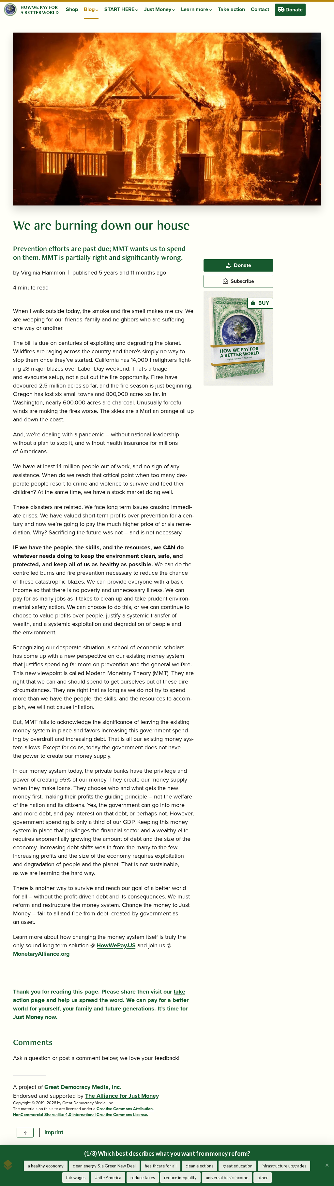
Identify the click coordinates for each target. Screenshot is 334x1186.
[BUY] (238, 338)
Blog (90, 9)
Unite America (108, 1177)
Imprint (53, 1132)
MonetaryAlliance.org (41, 953)
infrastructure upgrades (284, 1165)
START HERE (119, 9)
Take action (231, 9)
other (262, 1177)
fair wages (75, 1177)
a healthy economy (46, 1165)
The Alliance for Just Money (122, 1095)
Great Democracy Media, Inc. (82, 1087)
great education (237, 1165)
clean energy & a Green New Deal (104, 1165)
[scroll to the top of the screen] (25, 1132)
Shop (72, 9)
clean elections (199, 1165)
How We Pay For (39, 7)
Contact (260, 9)
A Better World (40, 12)
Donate (293, 10)
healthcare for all (160, 1165)
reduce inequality (180, 1177)
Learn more (195, 9)
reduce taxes (142, 1177)
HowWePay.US (116, 945)
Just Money (158, 9)
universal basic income (227, 1177)
